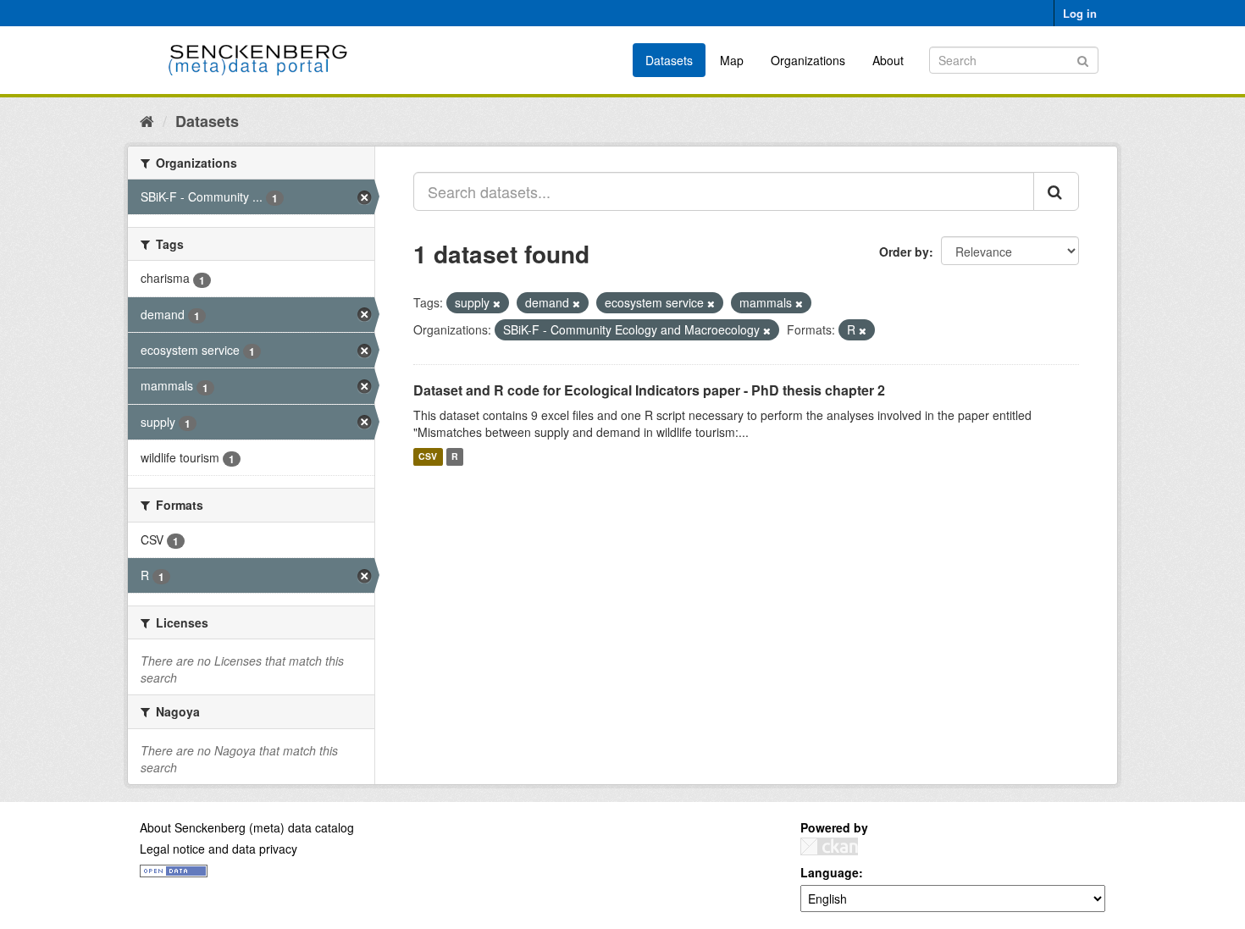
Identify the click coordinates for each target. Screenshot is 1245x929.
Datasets (669, 60)
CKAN (829, 846)
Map (732, 60)
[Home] (147, 120)
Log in (1080, 13)
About (888, 60)
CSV (427, 457)
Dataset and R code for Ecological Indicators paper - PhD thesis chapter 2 (649, 390)
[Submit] (1083, 59)
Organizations (808, 60)
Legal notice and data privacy (218, 848)
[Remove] (497, 303)
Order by (904, 251)
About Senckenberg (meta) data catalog (247, 827)
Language (829, 872)
